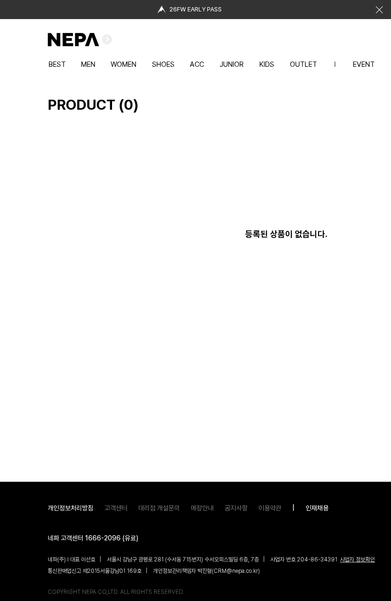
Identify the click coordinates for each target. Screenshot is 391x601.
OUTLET (303, 64)
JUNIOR (232, 64)
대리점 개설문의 (159, 508)
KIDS (266, 64)
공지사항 (236, 508)
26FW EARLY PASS (195, 9)
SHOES (163, 64)
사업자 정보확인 (357, 559)
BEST (57, 64)
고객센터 (115, 508)
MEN (88, 64)
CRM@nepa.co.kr (236, 571)
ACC (197, 64)
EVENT (364, 64)
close (379, 9)
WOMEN (123, 64)
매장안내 (202, 508)
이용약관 (269, 508)
